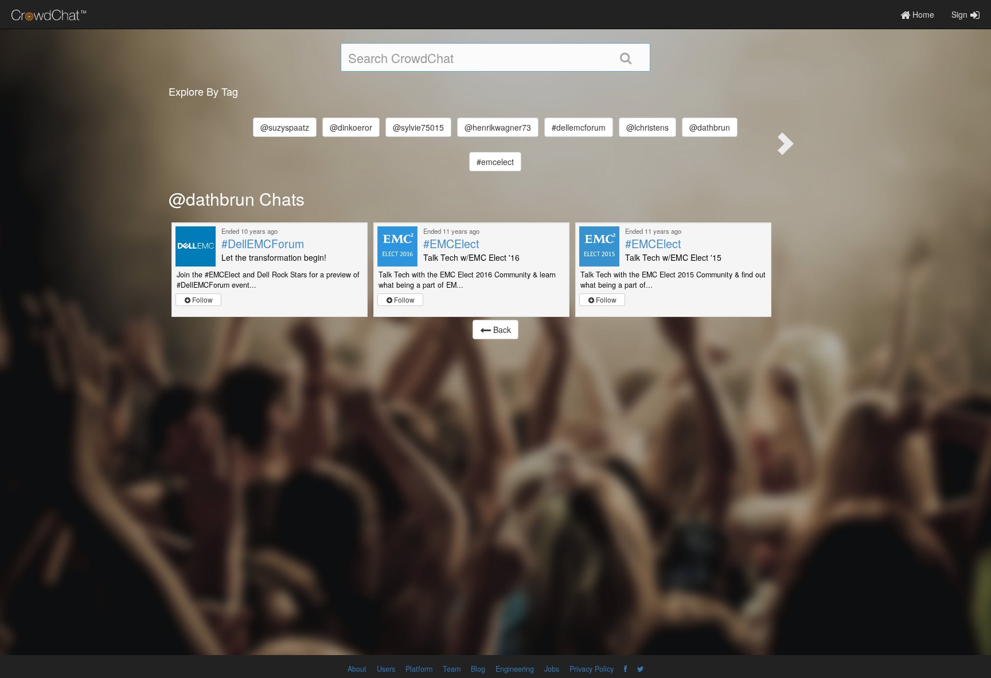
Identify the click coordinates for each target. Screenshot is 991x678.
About (357, 669)
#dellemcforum (579, 127)
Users (386, 669)
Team (452, 669)
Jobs (551, 669)
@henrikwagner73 (498, 127)
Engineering (515, 669)
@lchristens (647, 127)
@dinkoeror (351, 127)
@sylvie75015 (418, 127)
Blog (478, 669)
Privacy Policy (591, 669)
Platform (418, 669)
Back (501, 329)
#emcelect (495, 161)
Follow (201, 299)
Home (922, 14)
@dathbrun (709, 127)
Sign (959, 14)
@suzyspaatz (284, 127)
